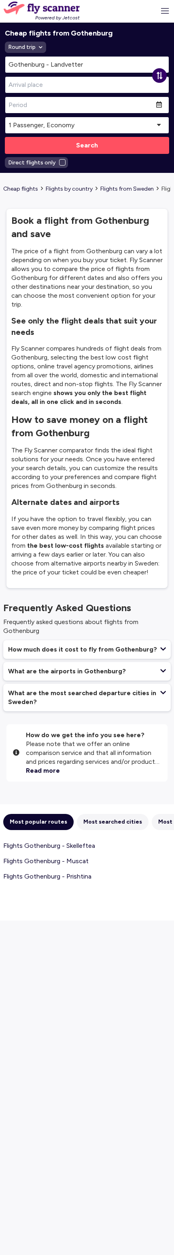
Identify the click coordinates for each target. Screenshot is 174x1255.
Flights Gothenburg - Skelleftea (49, 845)
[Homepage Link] (41, 8)
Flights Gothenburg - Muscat (46, 861)
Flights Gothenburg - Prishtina (47, 876)
